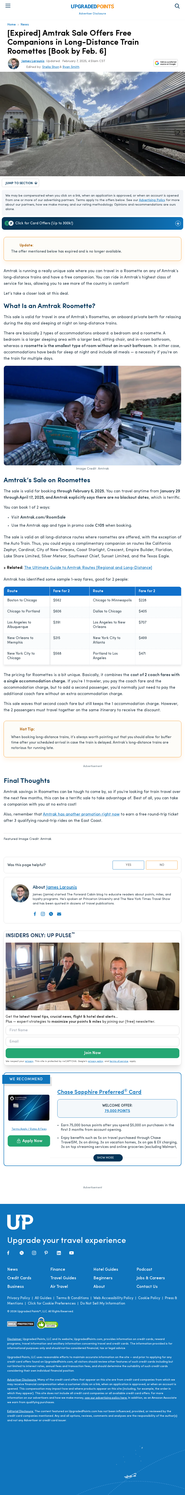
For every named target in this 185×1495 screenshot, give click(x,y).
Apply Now (32, 1141)
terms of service (119, 1061)
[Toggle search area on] (177, 6)
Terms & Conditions (72, 1298)
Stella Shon (50, 67)
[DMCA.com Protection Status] (21, 1323)
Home (11, 24)
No (162, 865)
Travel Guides (63, 1278)
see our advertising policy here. (106, 1397)
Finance (57, 1270)
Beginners (103, 1278)
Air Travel (59, 1287)
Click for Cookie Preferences (52, 1303)
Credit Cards (19, 1278)
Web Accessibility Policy (113, 1298)
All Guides (43, 1298)
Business (15, 1287)
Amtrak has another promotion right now (81, 815)
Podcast (144, 1270)
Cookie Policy (149, 1298)
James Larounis (33, 61)
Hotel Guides (105, 1270)
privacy (29, 1061)
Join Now (92, 1053)
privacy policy (95, 1061)
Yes (128, 865)
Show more (105, 1158)
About (99, 1287)
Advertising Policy (152, 200)
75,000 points (117, 1111)
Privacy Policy (18, 1298)
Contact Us (147, 1287)
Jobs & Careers (150, 1278)
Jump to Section (19, 183)
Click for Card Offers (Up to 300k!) (44, 223)
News (25, 24)
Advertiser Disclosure (92, 13)
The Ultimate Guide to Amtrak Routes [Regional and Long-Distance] (88, 568)
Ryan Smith (70, 67)
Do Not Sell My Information (102, 1303)
